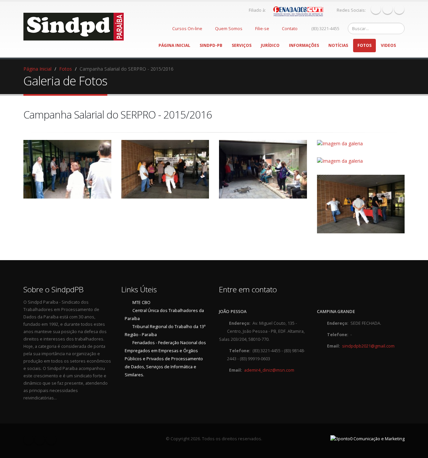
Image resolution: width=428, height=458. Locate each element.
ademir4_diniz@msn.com (269, 370)
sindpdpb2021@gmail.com (368, 346)
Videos (388, 45)
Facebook (376, 9)
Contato (290, 28)
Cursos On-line (187, 28)
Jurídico (270, 45)
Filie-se (262, 28)
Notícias (338, 45)
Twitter (388, 9)
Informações (304, 45)
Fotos (364, 45)
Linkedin (399, 9)
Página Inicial (174, 45)
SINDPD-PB (211, 45)
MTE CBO (141, 302)
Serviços (241, 45)
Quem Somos (228, 28)
